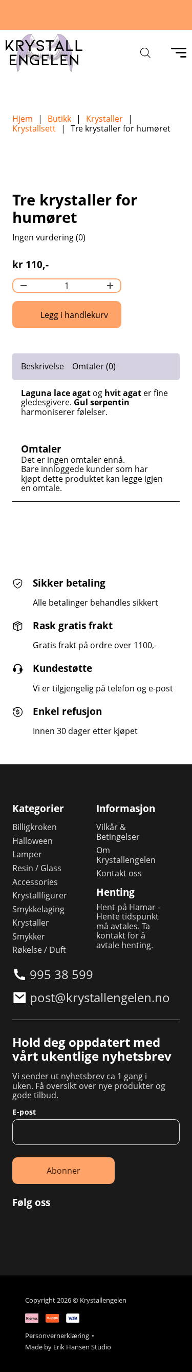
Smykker (28, 937)
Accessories (35, 882)
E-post (24, 1112)
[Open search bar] (145, 53)
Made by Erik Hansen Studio (68, 1347)
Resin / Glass (36, 868)
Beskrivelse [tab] (42, 366)
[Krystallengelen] (44, 53)
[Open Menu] (178, 53)
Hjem (22, 119)
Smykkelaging (38, 909)
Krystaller (104, 119)
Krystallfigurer (39, 895)
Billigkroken (34, 827)
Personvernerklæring (57, 1336)
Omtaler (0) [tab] (94, 366)
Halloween (32, 841)
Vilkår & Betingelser (118, 831)
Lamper (27, 854)
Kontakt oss (119, 873)
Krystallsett (34, 129)
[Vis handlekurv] (171, 1351)
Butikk (59, 119)
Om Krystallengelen (126, 854)
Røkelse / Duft (39, 950)
